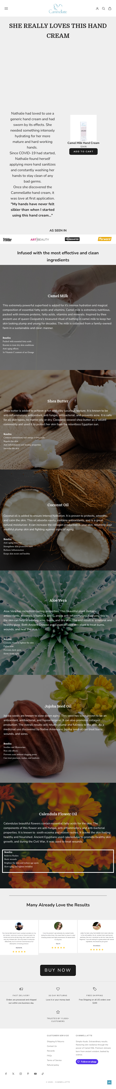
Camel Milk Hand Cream (83, 143)
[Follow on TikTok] (42, 1073)
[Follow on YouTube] (35, 1073)
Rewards (51, 1050)
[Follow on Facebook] (6, 1073)
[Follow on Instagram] (20, 1073)
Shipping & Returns (55, 1041)
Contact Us (52, 1046)
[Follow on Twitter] (13, 1073)
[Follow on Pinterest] (28, 1073)
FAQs (49, 1055)
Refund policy (53, 1065)
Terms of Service (54, 1060)
